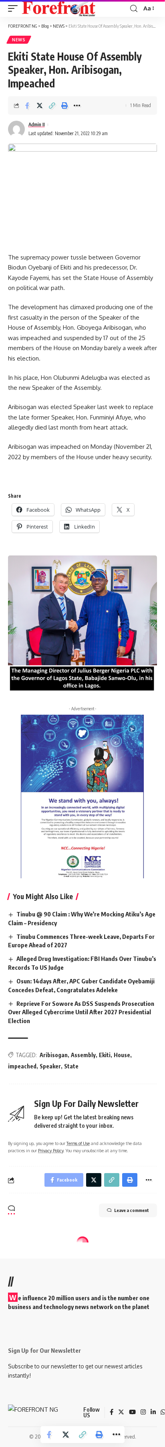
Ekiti (105, 1055)
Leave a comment (131, 1210)
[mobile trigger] (15, 8)
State (71, 1066)
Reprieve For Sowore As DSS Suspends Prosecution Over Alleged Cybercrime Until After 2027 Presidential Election (81, 1012)
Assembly (83, 1055)
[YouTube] (132, 1412)
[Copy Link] (52, 105)
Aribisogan (54, 1055)
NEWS (19, 39)
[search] (133, 8)
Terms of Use (78, 1143)
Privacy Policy (50, 1150)
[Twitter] (121, 1412)
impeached (22, 1066)
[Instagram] (143, 1412)
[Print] (64, 105)
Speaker (50, 1066)
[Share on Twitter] (39, 105)
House (122, 1055)
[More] (76, 105)
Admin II (36, 125)
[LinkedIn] (153, 1412)
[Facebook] (111, 1412)
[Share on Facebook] (27, 105)
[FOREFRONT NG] (59, 8)
